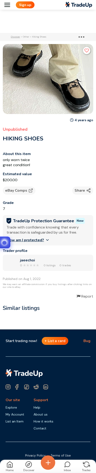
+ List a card (55, 340)
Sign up (25, 5)
